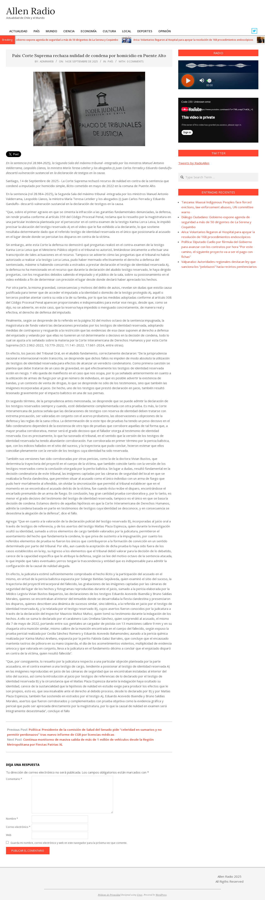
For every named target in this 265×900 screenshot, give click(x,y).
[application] (218, 120)
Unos (139, 894)
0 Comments (135, 61)
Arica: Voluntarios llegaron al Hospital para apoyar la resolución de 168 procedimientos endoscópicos (177, 40)
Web (8, 835)
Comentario (14, 779)
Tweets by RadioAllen (193, 163)
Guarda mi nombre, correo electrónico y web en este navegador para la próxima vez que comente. (69, 843)
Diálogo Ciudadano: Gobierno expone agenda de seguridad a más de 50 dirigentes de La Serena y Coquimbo (216, 222)
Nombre (12, 818)
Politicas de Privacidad (109, 894)
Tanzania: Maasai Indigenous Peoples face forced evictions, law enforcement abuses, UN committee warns (217, 207)
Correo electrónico (18, 827)
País (110, 61)
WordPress (161, 894)
